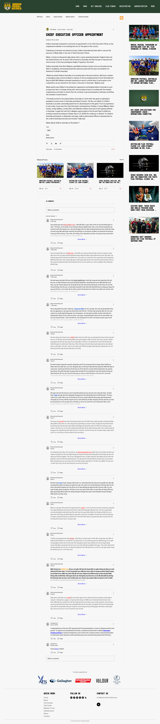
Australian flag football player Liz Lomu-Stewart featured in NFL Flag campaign (79, 181)
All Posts (40, 17)
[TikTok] (83, 698)
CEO (48, 130)
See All (122, 159)
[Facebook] (74, 698)
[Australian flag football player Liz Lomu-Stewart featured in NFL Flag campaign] (80, 170)
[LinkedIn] (80, 698)
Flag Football (58, 17)
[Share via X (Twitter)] (51, 143)
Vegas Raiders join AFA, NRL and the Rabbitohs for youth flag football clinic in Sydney (110, 181)
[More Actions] (113, 220)
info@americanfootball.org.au (107, 697)
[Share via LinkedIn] (56, 143)
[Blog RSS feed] (121, 18)
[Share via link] (60, 143)
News (48, 17)
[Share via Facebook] (47, 143)
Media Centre (70, 17)
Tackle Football (83, 17)
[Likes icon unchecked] (51, 243)
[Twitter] (77, 698)
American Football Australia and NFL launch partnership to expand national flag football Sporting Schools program (50, 181)
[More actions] (113, 29)
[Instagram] (71, 698)
